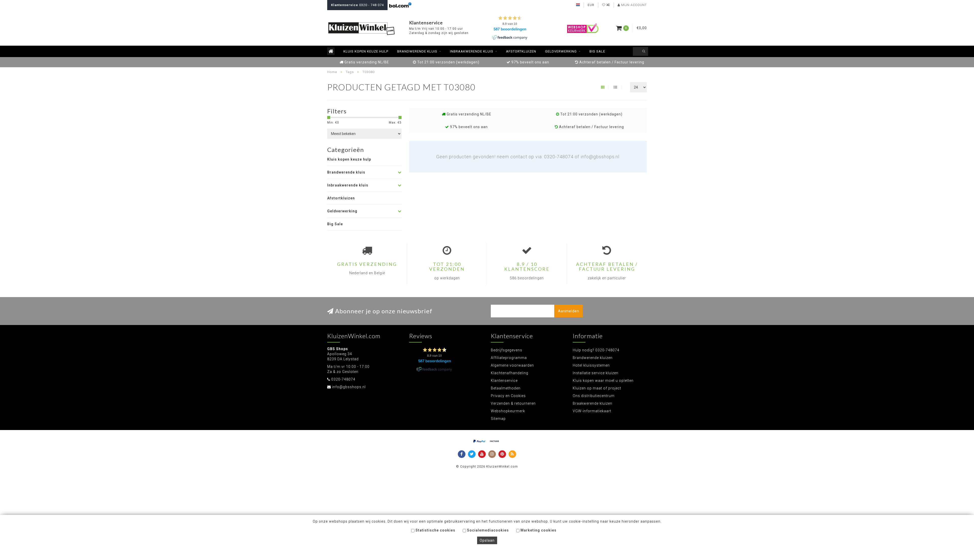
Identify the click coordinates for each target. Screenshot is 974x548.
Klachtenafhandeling (509, 373)
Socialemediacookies (487, 530)
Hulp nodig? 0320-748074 (596, 350)
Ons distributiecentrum (594, 396)
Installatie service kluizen (595, 373)
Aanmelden (568, 311)
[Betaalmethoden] (479, 441)
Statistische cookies (434, 530)
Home (332, 72)
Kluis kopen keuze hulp (365, 51)
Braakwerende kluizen (592, 403)
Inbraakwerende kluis (471, 51)
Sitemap (498, 419)
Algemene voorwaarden (512, 365)
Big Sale (597, 51)
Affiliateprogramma (509, 358)
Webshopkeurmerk (508, 411)
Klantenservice (504, 381)
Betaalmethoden (505, 388)
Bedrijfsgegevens (506, 350)
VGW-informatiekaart (592, 411)
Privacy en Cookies (508, 396)
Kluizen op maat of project (597, 388)
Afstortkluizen (521, 51)
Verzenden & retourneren (513, 403)
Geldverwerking (561, 51)
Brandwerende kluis (417, 51)
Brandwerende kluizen (593, 358)
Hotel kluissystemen (591, 365)
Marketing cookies (537, 530)
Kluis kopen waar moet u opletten (603, 381)
